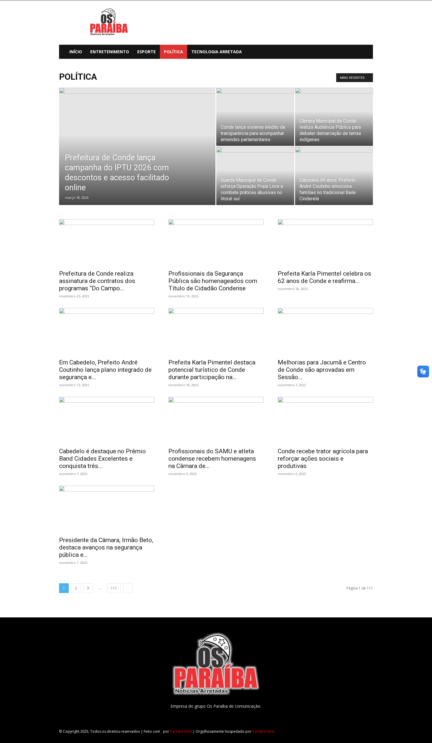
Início (75, 51)
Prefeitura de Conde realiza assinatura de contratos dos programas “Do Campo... (97, 281)
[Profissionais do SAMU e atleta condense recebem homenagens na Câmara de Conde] (216, 420)
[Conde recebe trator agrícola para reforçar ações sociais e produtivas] (325, 420)
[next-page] (128, 588)
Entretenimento (109, 51)
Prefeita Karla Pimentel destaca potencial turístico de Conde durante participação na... (211, 370)
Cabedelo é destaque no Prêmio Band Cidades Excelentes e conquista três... (102, 458)
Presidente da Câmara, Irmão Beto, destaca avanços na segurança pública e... (106, 547)
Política (173, 51)
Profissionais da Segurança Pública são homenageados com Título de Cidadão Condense (212, 281)
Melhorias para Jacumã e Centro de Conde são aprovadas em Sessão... (322, 370)
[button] (366, 52)
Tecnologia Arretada (216, 51)
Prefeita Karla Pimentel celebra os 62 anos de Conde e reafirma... (324, 277)
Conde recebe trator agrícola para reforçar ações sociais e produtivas (323, 458)
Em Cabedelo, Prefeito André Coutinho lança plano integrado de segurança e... (105, 370)
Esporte (146, 51)
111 (114, 588)
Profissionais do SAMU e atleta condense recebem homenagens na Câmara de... (212, 458)
